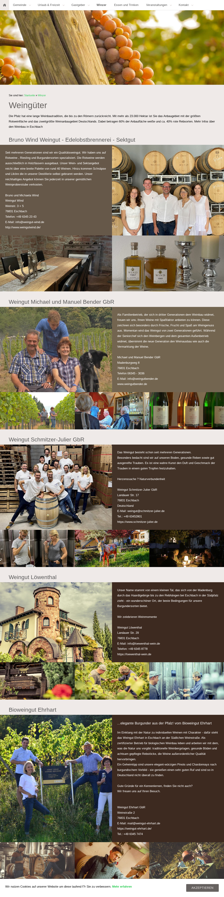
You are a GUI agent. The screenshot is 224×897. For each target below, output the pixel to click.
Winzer (42, 95)
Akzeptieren (202, 887)
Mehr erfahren (122, 886)
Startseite (29, 95)
